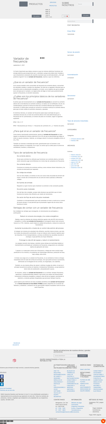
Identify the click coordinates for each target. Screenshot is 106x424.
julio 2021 (74, 164)
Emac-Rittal (71, 31)
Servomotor (71, 95)
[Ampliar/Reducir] (1, 421)
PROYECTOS (53, 5)
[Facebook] (2, 376)
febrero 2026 (75, 154)
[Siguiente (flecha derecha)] (4, 423)
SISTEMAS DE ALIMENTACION (98, 365)
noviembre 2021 (75, 156)
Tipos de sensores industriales (77, 121)
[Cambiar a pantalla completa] (4, 421)
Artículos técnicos (76, 139)
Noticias (73, 140)
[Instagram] (2, 380)
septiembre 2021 (76, 160)
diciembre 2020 (75, 167)
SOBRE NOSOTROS (68, 4)
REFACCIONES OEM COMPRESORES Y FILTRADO (85, 375)
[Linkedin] (2, 384)
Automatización (72, 74)
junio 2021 (74, 165)
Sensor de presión (73, 52)
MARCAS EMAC (85, 365)
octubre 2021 (75, 158)
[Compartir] (8, 421)
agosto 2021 (74, 162)
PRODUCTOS (36, 4)
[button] (40, 58)
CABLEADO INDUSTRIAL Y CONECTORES (72, 366)
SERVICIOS (53, 2)
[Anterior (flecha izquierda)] (1, 423)
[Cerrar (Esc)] (11, 421)
